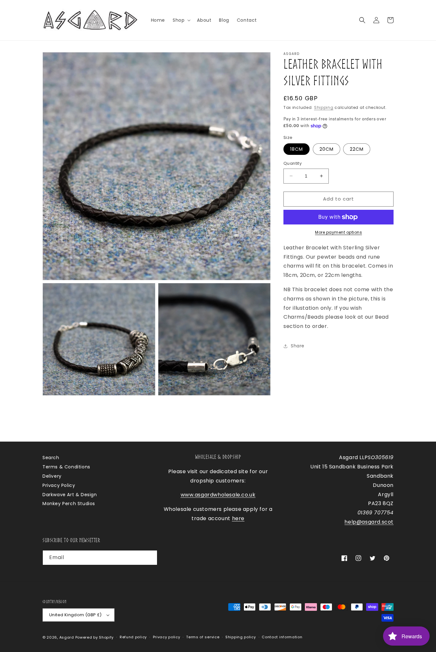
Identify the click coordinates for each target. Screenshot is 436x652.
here (238, 518)
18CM (296, 149)
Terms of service (202, 637)
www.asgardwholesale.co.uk (218, 494)
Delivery (52, 476)
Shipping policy (240, 637)
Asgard (66, 637)
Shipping (324, 107)
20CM (326, 149)
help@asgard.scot (369, 522)
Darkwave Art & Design (69, 494)
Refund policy (133, 637)
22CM (357, 149)
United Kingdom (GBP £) (75, 615)
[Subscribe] (150, 557)
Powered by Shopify (94, 637)
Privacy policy (166, 637)
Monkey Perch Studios (68, 503)
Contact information (282, 637)
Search (50, 457)
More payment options (338, 232)
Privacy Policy (58, 485)
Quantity (292, 163)
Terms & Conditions (66, 467)
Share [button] (297, 346)
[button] (181, 20)
